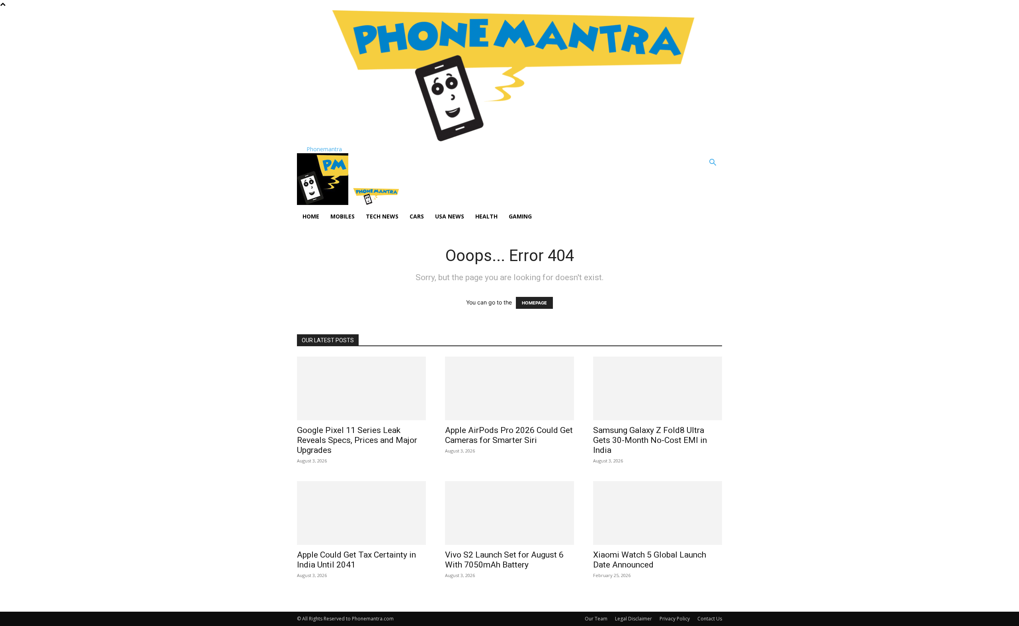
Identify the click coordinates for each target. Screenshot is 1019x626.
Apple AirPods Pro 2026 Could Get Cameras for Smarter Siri (509, 435)
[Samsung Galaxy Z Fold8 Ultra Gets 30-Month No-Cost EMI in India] (657, 388)
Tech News (382, 216)
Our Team (596, 618)
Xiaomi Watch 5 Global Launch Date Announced (649, 559)
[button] (712, 163)
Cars (417, 216)
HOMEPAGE (534, 303)
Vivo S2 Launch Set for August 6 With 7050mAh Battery (504, 559)
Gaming (520, 216)
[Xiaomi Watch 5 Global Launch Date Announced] (657, 513)
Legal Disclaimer (633, 618)
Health (486, 216)
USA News (449, 216)
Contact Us (709, 618)
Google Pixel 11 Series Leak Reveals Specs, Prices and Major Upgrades (357, 440)
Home (311, 216)
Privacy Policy (675, 618)
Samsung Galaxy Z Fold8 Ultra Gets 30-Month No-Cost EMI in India (650, 440)
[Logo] (323, 203)
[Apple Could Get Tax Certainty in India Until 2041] (361, 513)
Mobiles (342, 216)
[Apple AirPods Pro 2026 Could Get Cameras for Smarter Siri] (509, 388)
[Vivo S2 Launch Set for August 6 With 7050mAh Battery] (509, 513)
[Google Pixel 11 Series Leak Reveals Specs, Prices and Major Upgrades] (361, 388)
